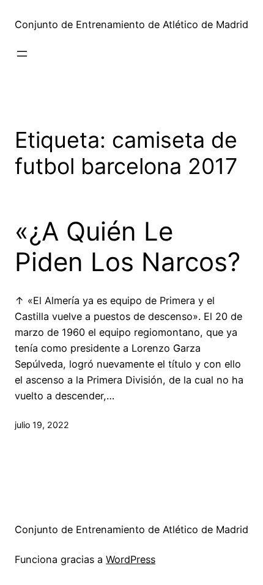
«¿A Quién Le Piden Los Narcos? (127, 246)
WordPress (130, 559)
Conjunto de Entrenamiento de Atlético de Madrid (131, 24)
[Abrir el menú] (22, 53)
